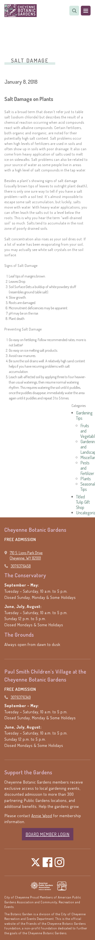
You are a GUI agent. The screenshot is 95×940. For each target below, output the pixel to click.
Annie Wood (41, 815)
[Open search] (74, 10)
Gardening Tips (84, 415)
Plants (85, 478)
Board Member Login (48, 834)
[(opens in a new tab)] (62, 886)
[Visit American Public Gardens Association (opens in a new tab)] (42, 886)
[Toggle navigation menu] (86, 10)
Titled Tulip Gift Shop (83, 502)
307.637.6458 (21, 566)
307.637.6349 (21, 697)
